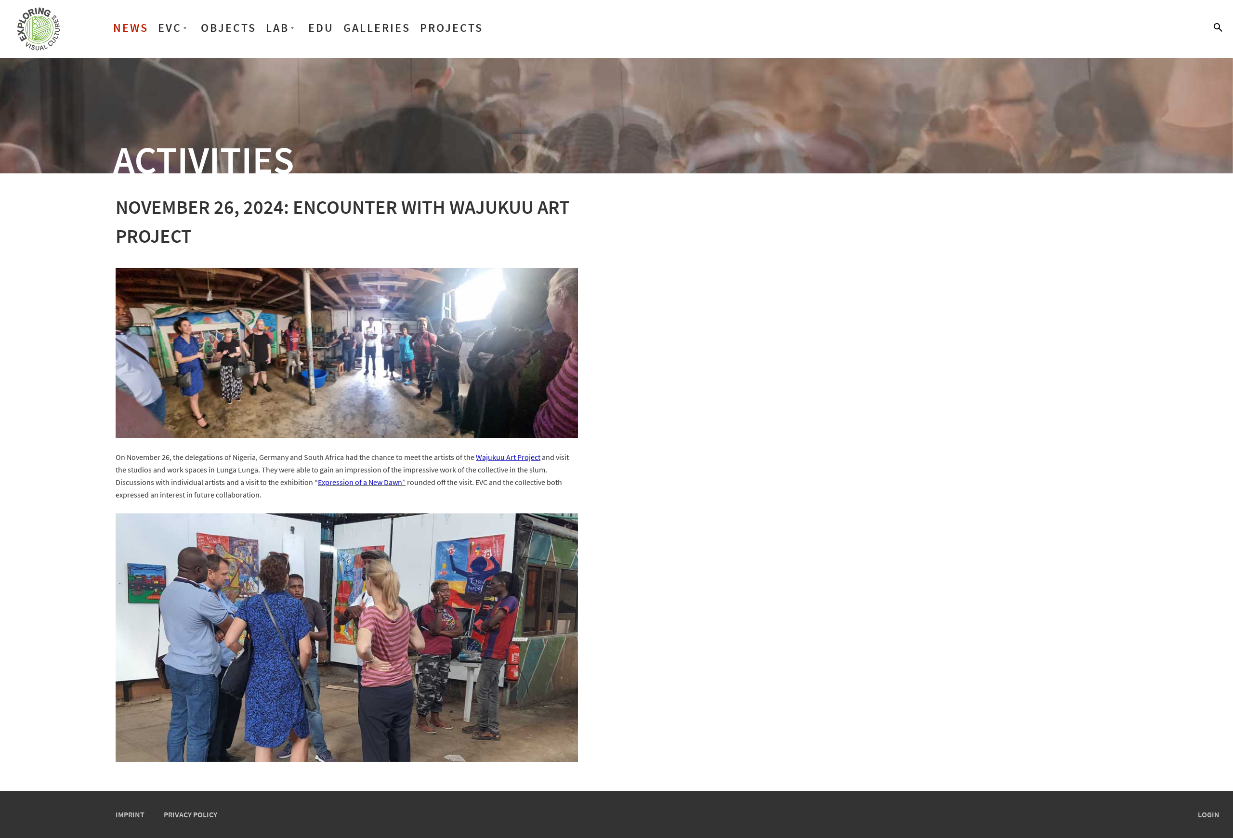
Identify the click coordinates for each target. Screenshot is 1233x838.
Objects (228, 27)
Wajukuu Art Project (508, 457)
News (130, 27)
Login (1209, 814)
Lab (277, 27)
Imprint (130, 814)
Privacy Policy (190, 814)
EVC (170, 27)
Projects (451, 27)
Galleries (376, 27)
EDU (321, 27)
